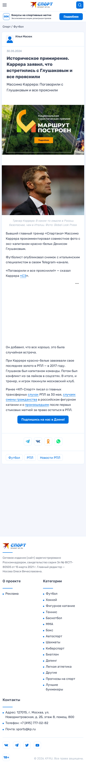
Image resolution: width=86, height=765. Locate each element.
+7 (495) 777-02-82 (34, 723)
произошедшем (37, 405)
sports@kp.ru (26, 729)
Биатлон (52, 654)
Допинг (51, 660)
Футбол (18, 26)
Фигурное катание (60, 606)
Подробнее (71, 16)
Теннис (51, 612)
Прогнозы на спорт (60, 679)
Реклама (12, 593)
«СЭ (23, 276)
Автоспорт (54, 636)
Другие (51, 672)
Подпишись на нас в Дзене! (43, 419)
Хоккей (51, 600)
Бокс (49, 630)
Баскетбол (54, 618)
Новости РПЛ (50, 458)
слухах (33, 394)
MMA (49, 624)
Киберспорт (55, 648)
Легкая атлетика (59, 666)
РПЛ (30, 458)
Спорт (7, 26)
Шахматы (53, 642)
